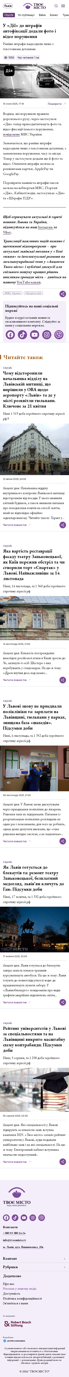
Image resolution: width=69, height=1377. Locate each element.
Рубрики (10, 1267)
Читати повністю (15, 524)
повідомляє (11, 134)
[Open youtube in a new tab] (34, 334)
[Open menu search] (56, 6)
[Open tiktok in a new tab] (22, 334)
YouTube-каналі (28, 282)
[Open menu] (63, 6)
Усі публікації (26, 15)
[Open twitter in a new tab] (58, 334)
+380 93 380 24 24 (14, 1233)
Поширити (55, 103)
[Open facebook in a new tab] (10, 334)
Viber (7, 232)
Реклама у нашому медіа (19, 1288)
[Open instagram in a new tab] (46, 334)
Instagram (45, 227)
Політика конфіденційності (22, 1298)
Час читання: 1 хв (28, 57)
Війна (42, 15)
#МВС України (12, 293)
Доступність (11, 1293)
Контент (10, 1258)
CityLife (8, 15)
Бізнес (54, 15)
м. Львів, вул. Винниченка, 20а (23, 1247)
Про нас (8, 1284)
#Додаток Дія (33, 293)
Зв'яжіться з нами (15, 1303)
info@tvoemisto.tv (14, 1240)
